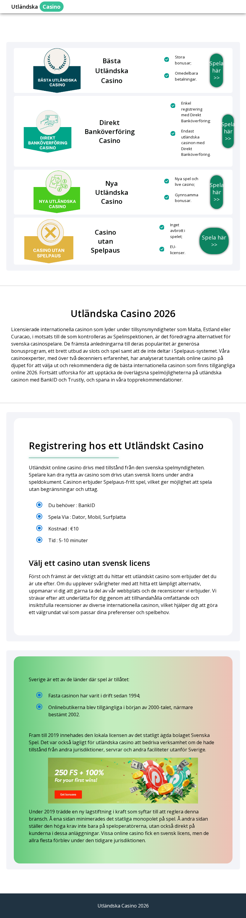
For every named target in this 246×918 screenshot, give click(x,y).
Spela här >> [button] (216, 70)
